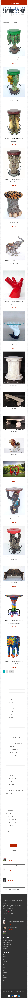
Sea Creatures (12, 714)
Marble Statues (12, 834)
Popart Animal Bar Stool (14, 663)
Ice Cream (11, 781)
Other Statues (12, 764)
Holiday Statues (13, 746)
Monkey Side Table (14, 518)
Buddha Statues (13, 740)
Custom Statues (10, 816)
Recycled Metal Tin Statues (12, 796)
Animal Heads (12, 685)
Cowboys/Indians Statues (15, 749)
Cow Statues (12, 693)
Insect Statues (12, 708)
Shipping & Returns (7, 940)
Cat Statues (12, 690)
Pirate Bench (14, 582)
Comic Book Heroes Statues (15, 743)
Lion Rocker (14, 454)
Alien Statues (9, 793)
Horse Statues (12, 705)
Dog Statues (12, 696)
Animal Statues (12, 819)
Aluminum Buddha (12, 879)
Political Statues (13, 752)
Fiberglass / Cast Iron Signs (16, 790)
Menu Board (12, 784)
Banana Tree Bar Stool (14, 59)
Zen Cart (20, 993)
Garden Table (14, 431)
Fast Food (11, 775)
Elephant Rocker (14, 263)
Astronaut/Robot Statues (15, 728)
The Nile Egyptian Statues (15, 737)
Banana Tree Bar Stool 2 (14, 100)
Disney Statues (12, 731)
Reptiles (11, 717)
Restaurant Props (10, 766)
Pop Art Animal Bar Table (14, 623)
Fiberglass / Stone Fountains (13, 802)
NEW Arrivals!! (9, 799)
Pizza (10, 787)
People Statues (9, 723)
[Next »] (11, 671)
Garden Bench (14, 408)
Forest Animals (12, 702)
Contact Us (5, 946)
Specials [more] (14, 875)
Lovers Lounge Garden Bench (14, 478)
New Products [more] (14, 865)
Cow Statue (10, 859)
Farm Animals (12, 699)
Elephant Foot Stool (14, 222)
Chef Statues (12, 772)
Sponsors (8, 828)
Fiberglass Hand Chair (14, 304)
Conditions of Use (7, 944)
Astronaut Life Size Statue (13, 868)
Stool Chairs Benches (14, 837)
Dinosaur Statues (10, 720)
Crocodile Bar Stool (14, 141)
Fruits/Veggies (12, 778)
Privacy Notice (6, 942)
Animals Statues (10, 682)
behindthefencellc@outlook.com (14, 905)
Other (7, 831)
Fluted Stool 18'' (14, 385)
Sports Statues (12, 755)
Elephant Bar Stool (14, 181)
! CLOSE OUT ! (9, 813)
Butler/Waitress (13, 769)
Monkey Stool (14, 559)
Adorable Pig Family (12, 927)
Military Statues (13, 758)
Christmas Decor (10, 810)
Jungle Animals (12, 711)
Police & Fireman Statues (15, 761)
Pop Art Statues (10, 807)
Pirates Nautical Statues (15, 726)
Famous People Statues (14, 734)
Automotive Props (13, 840)
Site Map (5, 948)
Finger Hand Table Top (14, 344)
